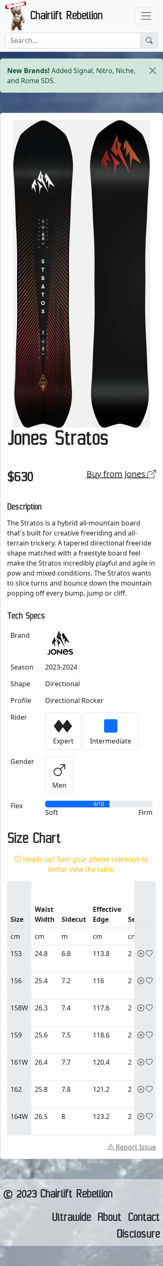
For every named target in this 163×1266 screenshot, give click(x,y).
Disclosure (138, 1236)
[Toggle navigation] (146, 16)
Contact (144, 1219)
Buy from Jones (117, 474)
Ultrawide (71, 1219)
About (109, 1219)
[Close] (153, 70)
